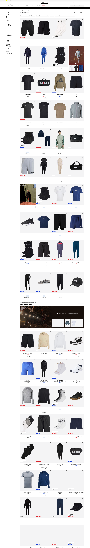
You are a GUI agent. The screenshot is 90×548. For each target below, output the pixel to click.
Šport (23, 10)
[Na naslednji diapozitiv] (83, 304)
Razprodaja (26, 15)
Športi (26, 10)
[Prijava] (75, 3)
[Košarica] (83, 3)
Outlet (8, 0)
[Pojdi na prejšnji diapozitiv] (78, 304)
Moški (20, 10)
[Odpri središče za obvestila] (78, 3)
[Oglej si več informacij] (27, 44)
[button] (74, 12)
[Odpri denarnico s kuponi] (73, 3)
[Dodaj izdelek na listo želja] (34, 19)
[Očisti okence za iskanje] (83, 5)
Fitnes (29, 10)
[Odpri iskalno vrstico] (71, 5)
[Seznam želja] (81, 3)
